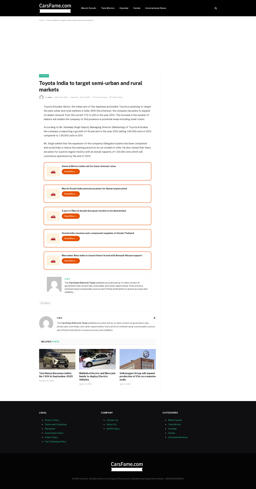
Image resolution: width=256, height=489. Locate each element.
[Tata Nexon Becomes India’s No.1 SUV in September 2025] (57, 359)
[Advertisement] (128, 47)
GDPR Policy (113, 428)
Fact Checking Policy (55, 441)
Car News (45, 303)
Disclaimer (50, 428)
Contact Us (112, 420)
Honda (136, 8)
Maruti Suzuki (88, 8)
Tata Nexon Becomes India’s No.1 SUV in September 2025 (56, 375)
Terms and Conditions (56, 424)
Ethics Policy (51, 437)
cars (50, 97)
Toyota (44, 76)
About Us (111, 424)
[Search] (215, 8)
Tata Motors (108, 8)
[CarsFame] (56, 8)
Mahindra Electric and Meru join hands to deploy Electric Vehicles (97, 376)
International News (155, 8)
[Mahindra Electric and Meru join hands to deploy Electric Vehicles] (97, 359)
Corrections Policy (54, 433)
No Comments (101, 97)
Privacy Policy (52, 420)
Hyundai (124, 8)
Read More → (70, 171)
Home (41, 20)
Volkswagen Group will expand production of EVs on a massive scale (138, 376)
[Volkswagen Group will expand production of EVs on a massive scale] (138, 359)
